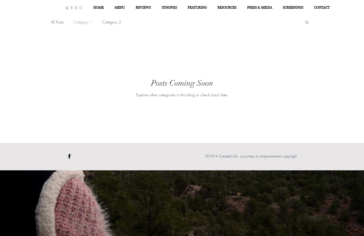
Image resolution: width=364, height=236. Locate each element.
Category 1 (83, 22)
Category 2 (111, 22)
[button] (307, 22)
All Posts (57, 22)
